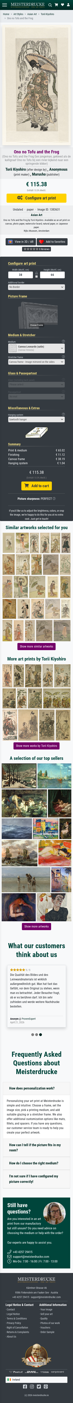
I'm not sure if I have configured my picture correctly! (33, 1179)
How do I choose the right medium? (33, 1163)
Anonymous (58, 169)
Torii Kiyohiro (47, 14)
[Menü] (4, 5)
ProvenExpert (29, 1018)
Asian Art (32, 14)
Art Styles (18, 14)
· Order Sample (46, 1332)
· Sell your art (46, 1314)
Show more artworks (36, 926)
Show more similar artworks (36, 646)
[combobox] (36, 287)
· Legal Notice (13, 1314)
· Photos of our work (49, 1323)
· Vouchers (44, 1327)
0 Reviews (44, 249)
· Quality (43, 1318)
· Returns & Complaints (17, 1332)
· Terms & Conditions (16, 1318)
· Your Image (45, 1309)
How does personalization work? (32, 1088)
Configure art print (39, 198)
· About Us (11, 1336)
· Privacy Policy (13, 1323)
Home (6, 14)
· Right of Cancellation (17, 1327)
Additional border (16, 282)
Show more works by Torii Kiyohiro (36, 746)
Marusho (39, 174)
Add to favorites (54, 241)
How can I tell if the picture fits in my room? (35, 1148)
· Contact (10, 1309)
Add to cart (39, 486)
